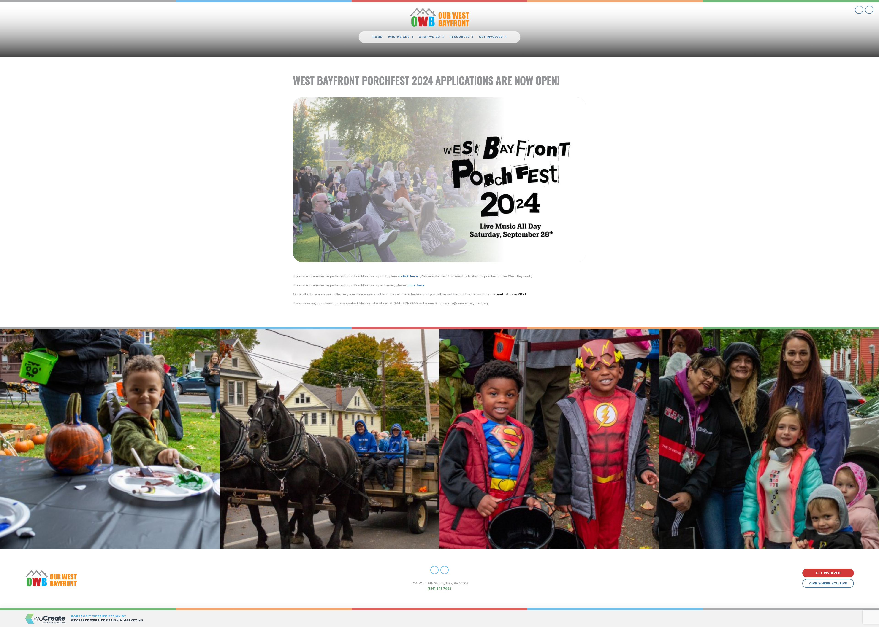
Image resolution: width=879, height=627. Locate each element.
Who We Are (399, 37)
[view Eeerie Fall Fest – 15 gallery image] (769, 439)
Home (377, 37)
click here (409, 276)
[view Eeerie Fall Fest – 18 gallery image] (110, 439)
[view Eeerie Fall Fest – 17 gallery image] (330, 439)
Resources (459, 37)
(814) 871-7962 (439, 588)
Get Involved (491, 37)
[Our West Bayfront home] (439, 17)
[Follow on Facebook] (859, 10)
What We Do (429, 37)
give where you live (828, 583)
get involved (828, 573)
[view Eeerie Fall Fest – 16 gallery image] (549, 439)
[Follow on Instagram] (869, 10)
